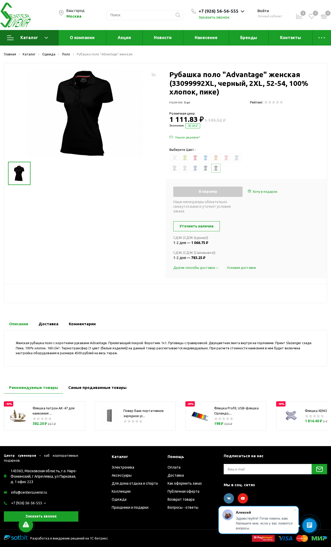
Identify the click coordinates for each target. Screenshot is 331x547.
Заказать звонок (214, 17)
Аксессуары (122, 475)
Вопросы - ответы (183, 507)
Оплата (174, 467)
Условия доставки (241, 267)
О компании (82, 37)
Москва (73, 16)
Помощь (176, 456)
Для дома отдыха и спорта (135, 483)
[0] (324, 17)
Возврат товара (181, 499)
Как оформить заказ (185, 483)
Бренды (248, 37)
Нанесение (206, 37)
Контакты (290, 37)
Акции (124, 37)
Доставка (176, 475)
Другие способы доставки (194, 267)
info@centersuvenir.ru (29, 492)
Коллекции (121, 491)
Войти (263, 11)
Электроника (123, 467)
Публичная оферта (183, 491)
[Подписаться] (319, 469)
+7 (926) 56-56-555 (26, 503)
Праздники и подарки (130, 507)
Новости (163, 37)
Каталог (29, 37)
